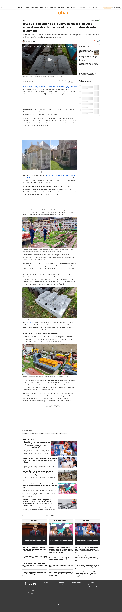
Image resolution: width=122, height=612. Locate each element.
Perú (55, 7)
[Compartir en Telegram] (72, 81)
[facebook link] (28, 590)
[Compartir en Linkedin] (69, 81)
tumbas (41, 433)
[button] (2, 7)
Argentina (27, 7)
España (46, 7)
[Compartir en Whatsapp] (60, 81)
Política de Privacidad (92, 586)
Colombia (41, 7)
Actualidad (94, 7)
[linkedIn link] (33, 593)
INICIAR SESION (116, 7)
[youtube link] (28, 593)
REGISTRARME (107, 7)
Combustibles (69, 17)
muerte (47, 433)
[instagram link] (33, 590)
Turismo (88, 7)
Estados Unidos (34, 7)
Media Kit (77, 595)
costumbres (54, 433)
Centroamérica (61, 7)
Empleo (61, 586)
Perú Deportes (82, 7)
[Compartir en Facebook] (63, 81)
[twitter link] (31, 590)
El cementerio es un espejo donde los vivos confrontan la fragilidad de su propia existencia (49, 87)
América (46, 584)
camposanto (30, 322)
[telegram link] (31, 593)
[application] (49, 59)
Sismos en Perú (54, 17)
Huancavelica (34, 433)
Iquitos (74, 17)
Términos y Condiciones (92, 584)
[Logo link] (61, 12)
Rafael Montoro (31, 41)
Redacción (61, 584)
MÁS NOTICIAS (49, 515)
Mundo (67, 7)
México (51, 7)
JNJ (58, 17)
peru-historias (63, 433)
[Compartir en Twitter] (66, 81)
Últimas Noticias (74, 7)
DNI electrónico (63, 17)
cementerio (25, 433)
